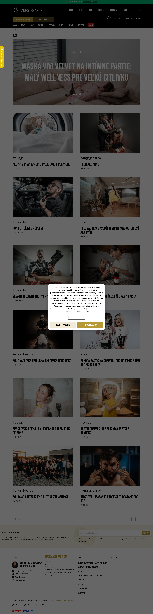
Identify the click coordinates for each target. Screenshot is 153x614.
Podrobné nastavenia (76, 318)
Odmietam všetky (63, 325)
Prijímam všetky (90, 325)
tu (72, 309)
